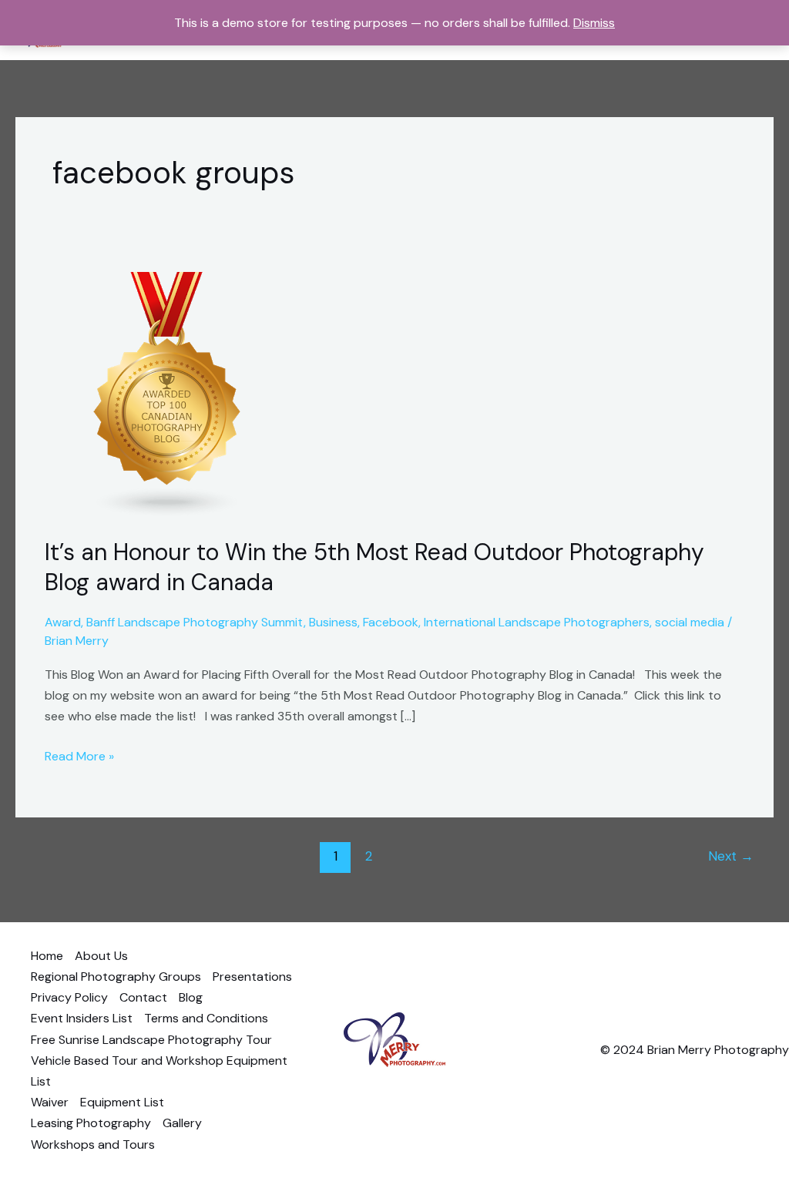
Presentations (252, 976)
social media (689, 622)
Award (63, 622)
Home (47, 956)
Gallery (182, 1123)
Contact (143, 997)
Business (333, 622)
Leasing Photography (91, 1123)
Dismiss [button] (594, 23)
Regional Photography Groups (116, 976)
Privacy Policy (69, 997)
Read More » (79, 755)
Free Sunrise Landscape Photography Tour (151, 1040)
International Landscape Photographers (537, 622)
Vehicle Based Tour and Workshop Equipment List (159, 1070)
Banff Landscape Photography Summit (195, 622)
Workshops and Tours (93, 1144)
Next (731, 855)
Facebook (390, 622)
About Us (101, 956)
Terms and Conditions (206, 1018)
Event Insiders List (82, 1018)
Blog (191, 997)
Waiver (50, 1102)
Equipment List (122, 1102)
